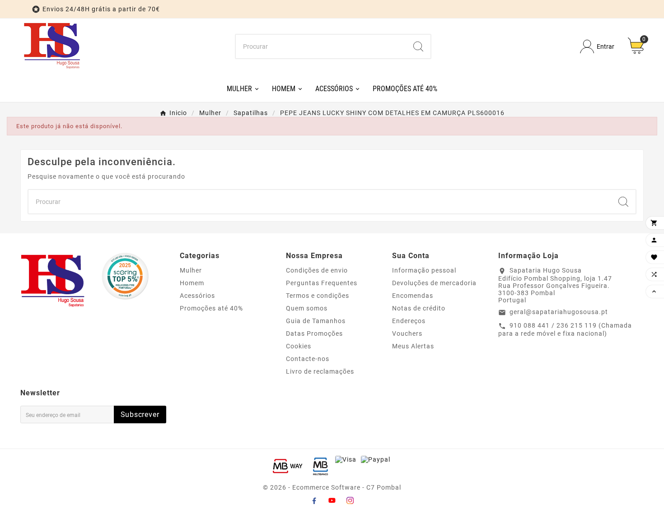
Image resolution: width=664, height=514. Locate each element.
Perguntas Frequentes (321, 283)
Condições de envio (317, 270)
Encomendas (412, 295)
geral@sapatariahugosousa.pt (559, 311)
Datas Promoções (314, 333)
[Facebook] (314, 500)
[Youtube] (332, 500)
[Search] (418, 46)
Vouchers (407, 333)
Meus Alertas (413, 346)
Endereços (409, 320)
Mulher (191, 270)
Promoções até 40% (211, 308)
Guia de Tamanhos (316, 320)
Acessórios (197, 295)
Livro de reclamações (320, 371)
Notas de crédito (418, 308)
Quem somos (306, 308)
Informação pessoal (424, 270)
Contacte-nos (307, 358)
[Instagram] (350, 500)
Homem (192, 283)
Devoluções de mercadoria (434, 283)
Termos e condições (317, 295)
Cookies (298, 346)
